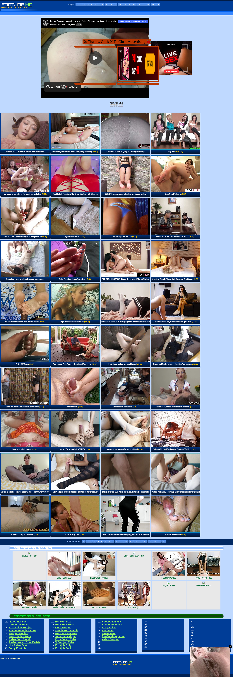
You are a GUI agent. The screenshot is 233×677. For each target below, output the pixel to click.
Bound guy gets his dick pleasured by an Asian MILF (25, 281)
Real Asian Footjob (20, 627)
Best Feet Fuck (64, 624)
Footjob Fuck (63, 648)
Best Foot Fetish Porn (22, 630)
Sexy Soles (109, 627)
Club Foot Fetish (19, 624)
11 (115, 4)
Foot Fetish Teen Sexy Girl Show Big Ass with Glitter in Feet (75, 196)
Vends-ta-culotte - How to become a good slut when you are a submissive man (25, 494)
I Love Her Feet (18, 621)
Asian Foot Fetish (20, 639)
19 (153, 4)
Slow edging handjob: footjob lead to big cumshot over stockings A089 (75, 494)
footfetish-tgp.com (113, 636)
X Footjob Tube (64, 642)
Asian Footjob (110, 639)
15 (134, 4)
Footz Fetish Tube (20, 636)
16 (139, 4)
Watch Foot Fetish (66, 630)
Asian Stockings (65, 636)
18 (148, 4)
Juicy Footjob (17, 648)
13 (125, 4)
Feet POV (108, 630)
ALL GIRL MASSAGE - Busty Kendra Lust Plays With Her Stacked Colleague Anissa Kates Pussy (125, 281)
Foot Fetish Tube (65, 639)
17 (143, 4)
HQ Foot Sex (63, 621)
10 (110, 4)
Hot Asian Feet (18, 645)
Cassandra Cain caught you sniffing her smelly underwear (125, 153)
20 (158, 4)
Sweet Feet (109, 633)
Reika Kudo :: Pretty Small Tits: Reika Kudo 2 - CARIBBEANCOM (25, 153)
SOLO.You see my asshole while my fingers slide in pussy (125, 196)
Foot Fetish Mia (111, 621)
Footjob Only (63, 645)
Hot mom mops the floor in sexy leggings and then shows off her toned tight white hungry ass (125, 536)
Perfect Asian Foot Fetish (24, 642)
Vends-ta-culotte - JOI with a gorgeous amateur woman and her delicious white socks (125, 323)
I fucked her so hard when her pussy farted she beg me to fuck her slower (125, 494)
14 (129, 4)
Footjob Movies (18, 633)
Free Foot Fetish (112, 624)
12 (120, 4)
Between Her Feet (66, 633)
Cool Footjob (63, 627)
